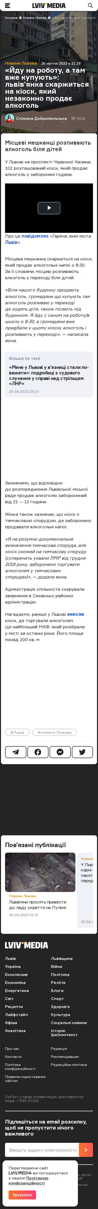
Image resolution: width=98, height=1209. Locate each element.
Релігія (58, 982)
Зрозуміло (22, 1195)
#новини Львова (54, 732)
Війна (56, 966)
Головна (11, 18)
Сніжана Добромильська (41, 118)
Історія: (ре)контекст (64, 1032)
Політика (60, 974)
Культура (60, 1014)
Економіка (15, 982)
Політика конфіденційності (20, 1066)
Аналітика (15, 1030)
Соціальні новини (69, 1022)
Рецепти (14, 1006)
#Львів (17, 732)
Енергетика (17, 990)
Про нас (12, 1048)
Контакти (13, 1056)
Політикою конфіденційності (28, 1180)
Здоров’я (60, 1006)
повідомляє (36, 236)
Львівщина (62, 958)
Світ (9, 998)
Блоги (57, 990)
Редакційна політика (69, 1064)
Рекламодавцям (65, 1056)
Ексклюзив (16, 974)
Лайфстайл (16, 1014)
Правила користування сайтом (25, 1078)
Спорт (57, 998)
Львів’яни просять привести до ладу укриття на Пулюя (37, 904)
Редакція (59, 1048)
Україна (13, 966)
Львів (11, 242)
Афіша (11, 1022)
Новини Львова (34, 18)
